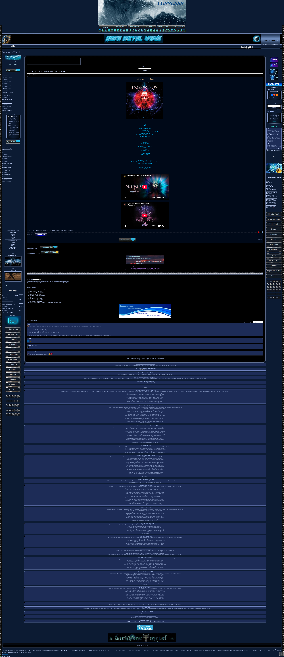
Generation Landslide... (7, 156)
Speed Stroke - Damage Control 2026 (145, 557)
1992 (170, 650)
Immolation (268, 184)
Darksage (13, 237)
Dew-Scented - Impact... (7, 85)
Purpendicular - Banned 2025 (36, 301)
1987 (155, 650)
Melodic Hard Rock (5, 652)
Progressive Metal (229, 650)
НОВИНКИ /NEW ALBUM (50, 71)
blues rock (69, 650)
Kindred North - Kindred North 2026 (145, 571)
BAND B (21, 306)
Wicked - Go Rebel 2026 (146, 507)
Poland (193, 650)
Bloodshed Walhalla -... (7, 167)
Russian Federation (269, 650)
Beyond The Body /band (7, 308)
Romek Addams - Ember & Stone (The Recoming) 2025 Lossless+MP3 (45, 302)
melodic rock (131, 650)
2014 (251, 650)
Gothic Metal (185, 650)
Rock (134, 650)
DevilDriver (269, 182)
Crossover (179, 650)
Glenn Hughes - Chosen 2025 (36, 291)
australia (12, 652)
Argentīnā (24, 650)
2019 (164, 650)
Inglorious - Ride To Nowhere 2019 (37, 295)
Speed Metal (151, 650)
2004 (147, 650)
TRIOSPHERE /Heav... (271, 189)
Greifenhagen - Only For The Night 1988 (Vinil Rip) (145, 386)
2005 (52, 650)
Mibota (13, 245)
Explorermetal (13, 247)
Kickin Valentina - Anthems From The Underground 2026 (146, 377)
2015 (255, 650)
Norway (49, 650)
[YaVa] (28, 326)
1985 (138, 650)
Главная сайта (30, 71)
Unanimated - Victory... (7, 88)
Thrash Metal (5, 650)
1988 (157, 650)
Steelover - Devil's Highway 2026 (146, 587)
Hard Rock (53, 230)
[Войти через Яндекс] (274, 95)
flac (28, 652)
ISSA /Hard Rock (270, 195)
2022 (22, 652)
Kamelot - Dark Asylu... (7, 99)
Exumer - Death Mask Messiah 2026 (145, 372)
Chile (249, 650)
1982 (122, 650)
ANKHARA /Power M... (271, 206)
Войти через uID (274, 91)
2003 (139, 650)
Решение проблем (270, 202)
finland (278, 650)
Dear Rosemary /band (7, 312)
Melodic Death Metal (19, 650)
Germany (81, 650)
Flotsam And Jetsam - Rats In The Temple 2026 (145, 364)
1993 (172, 650)
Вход (276, 44)
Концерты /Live (13, 255)
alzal (13, 238)
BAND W (21, 294)
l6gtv (277, 120)
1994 (203, 650)
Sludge (245, 650)
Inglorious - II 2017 (34, 297)
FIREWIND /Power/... (271, 199)
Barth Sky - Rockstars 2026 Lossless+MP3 (145, 523)
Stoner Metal (258, 650)
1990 (161, 650)
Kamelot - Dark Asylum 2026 (146, 620)
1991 (205, 650)
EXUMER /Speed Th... (271, 198)
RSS (277, 40)
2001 (280, 650)
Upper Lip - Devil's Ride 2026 (145, 485)
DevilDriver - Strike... (7, 160)
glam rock (86, 650)
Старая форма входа (274, 97)
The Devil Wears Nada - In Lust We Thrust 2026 (146, 390)
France (220, 650)
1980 (207, 650)
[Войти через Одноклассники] (277, 95)
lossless (69, 230)
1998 (93, 650)
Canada (159, 650)
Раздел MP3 (13, 62)
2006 (153, 650)
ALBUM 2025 (11, 116)
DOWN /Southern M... (271, 205)
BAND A (21, 299)
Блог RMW (13, 315)
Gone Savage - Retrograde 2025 (37, 292)
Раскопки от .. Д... (270, 185)
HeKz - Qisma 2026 (146, 607)
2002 (225, 650)
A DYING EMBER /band (7, 305)
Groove (262, 650)
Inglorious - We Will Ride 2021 (36, 299)
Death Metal (45, 650)
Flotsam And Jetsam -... (7, 106)
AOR (10, 652)
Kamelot (268, 188)
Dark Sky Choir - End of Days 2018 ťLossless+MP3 (145, 368)
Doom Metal (167, 650)
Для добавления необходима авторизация (274, 151)
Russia (41, 650)
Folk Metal (242, 650)
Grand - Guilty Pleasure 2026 (145, 536)
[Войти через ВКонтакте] (272, 95)
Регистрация (271, 44)
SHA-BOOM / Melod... (271, 191)
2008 (103, 650)
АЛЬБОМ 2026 (12, 125)
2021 (24, 652)
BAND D (21, 310)
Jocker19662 (273, 120)
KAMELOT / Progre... (271, 193)
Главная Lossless (39, 71)
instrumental (143, 650)
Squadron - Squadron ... (7, 152)
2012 (223, 650)
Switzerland (96, 650)
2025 (72, 230)
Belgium (106, 650)
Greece (209, 650)
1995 (211, 650)
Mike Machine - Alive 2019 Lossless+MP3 (145, 381)
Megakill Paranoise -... (7, 170)
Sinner (267, 181)
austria (216, 650)
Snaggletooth (13, 232)
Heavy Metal (75, 650)
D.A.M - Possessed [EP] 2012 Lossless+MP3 (146, 603)
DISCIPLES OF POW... (271, 203)
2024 (26, 652)
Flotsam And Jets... (270, 186)
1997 (99, 650)
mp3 (274, 650)
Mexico (28, 650)
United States (198, 650)
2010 (188, 650)
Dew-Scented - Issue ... (7, 81)
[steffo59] (28, 341)
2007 (108, 650)
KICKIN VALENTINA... (272, 192)
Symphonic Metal (236, 650)
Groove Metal (119, 650)
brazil (34, 650)
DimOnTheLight (13, 249)
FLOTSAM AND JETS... (272, 196)
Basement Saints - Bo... (7, 163)
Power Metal (56, 650)
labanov (13, 235)
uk (239, 650)
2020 (214, 650)
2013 (247, 650)
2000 (84, 650)
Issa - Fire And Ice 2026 (146, 445)
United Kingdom (64, 230)
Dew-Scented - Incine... (7, 77)
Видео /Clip (13, 270)
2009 (177, 650)
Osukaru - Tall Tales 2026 (145, 549)
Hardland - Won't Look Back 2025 (37, 290)
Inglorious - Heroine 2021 (35, 294)
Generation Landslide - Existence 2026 (146, 479)
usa (102, 650)
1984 (136, 650)
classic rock (16, 652)
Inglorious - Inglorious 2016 (36, 298)
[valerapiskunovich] (28, 354)
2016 (264, 650)
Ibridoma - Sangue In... (7, 110)
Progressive (31, 650)
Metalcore (126, 650)
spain (182, 650)
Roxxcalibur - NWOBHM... (8, 92)
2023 (30, 652)
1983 (124, 650)
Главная (265, 44)
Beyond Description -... (7, 178)
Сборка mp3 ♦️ (270, 207)
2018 (190, 650)
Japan (60, 650)
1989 (201, 650)
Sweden (90, 650)
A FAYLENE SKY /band (7, 301)
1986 (253, 650)
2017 (19, 652)
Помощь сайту (274, 87)
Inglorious (58, 230)
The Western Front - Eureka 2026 (146, 405)
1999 (145, 650)
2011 (218, 650)
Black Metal (38, 650)
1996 (195, 650)
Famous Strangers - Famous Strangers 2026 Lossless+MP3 (145, 425)
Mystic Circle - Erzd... (7, 95)
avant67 (13, 234)
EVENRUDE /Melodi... (271, 200)
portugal (174, 650)
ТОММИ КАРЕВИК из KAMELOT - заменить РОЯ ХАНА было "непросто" (145, 621)
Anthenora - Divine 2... (7, 103)
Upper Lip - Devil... (7, 149)
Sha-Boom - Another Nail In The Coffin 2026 (145, 455)
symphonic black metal (113, 650)
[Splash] (28, 348)
